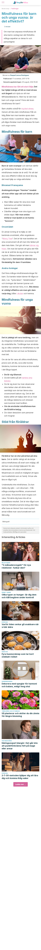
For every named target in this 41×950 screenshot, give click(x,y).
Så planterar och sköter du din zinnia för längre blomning (20, 714)
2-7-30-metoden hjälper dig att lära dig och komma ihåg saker (20, 776)
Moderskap (5, 8)
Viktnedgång (7, 741)
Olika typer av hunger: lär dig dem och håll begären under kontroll (19, 596)
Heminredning (7, 681)
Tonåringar (15, 8)
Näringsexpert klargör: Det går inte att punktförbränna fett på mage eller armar (20, 746)
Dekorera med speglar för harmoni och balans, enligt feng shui (19, 685)
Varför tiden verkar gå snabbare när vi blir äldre (20, 625)
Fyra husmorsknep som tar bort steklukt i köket (18, 655)
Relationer (6, 563)
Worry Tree (7, 238)
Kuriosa (5, 622)
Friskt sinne (6, 592)
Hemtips (5, 652)
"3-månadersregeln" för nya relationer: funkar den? (16, 566)
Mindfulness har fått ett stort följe (17, 87)
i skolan (20, 293)
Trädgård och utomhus (11, 711)
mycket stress (27, 108)
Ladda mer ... (20, 784)
